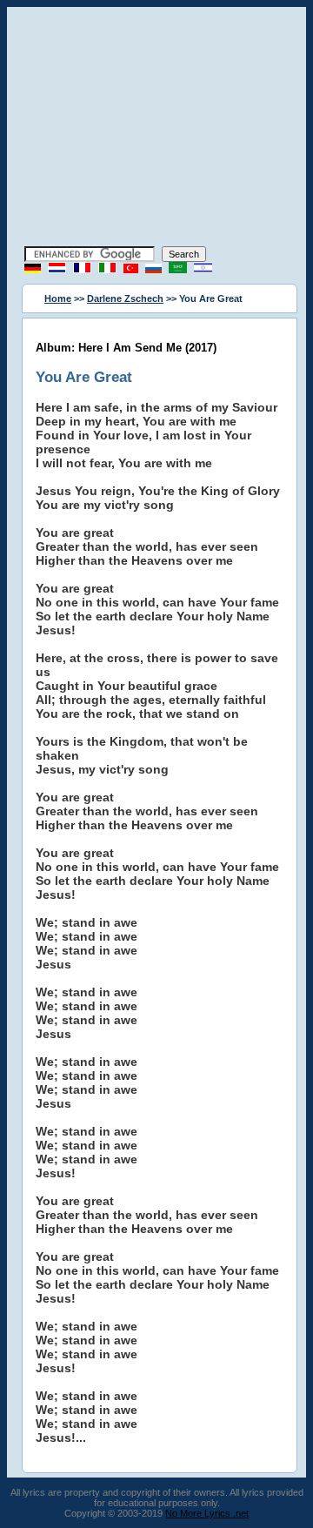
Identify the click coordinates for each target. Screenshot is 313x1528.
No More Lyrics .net (207, 1513)
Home (57, 298)
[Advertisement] (156, 129)
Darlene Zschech (125, 298)
